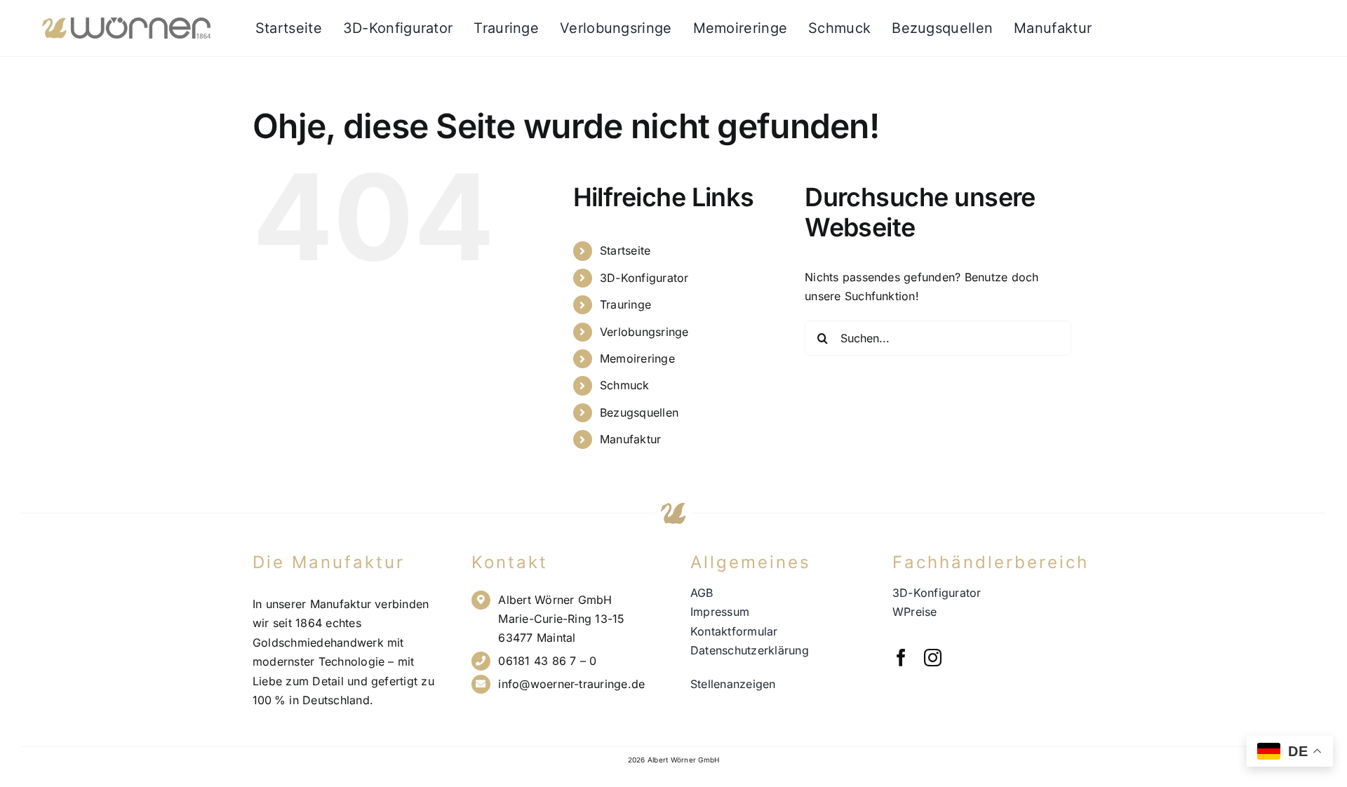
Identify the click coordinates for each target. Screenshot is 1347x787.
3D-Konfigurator (644, 278)
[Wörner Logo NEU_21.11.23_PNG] (126, 23)
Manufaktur (630, 439)
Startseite (625, 250)
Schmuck (625, 385)
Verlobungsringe (644, 332)
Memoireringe (637, 358)
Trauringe (625, 304)
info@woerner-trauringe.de (571, 684)
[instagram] (932, 657)
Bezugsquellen (639, 412)
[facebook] (901, 657)
